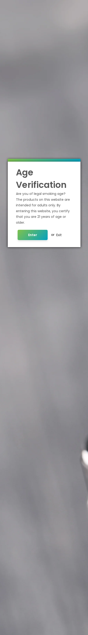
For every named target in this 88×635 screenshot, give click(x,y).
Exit (59, 234)
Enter (32, 234)
